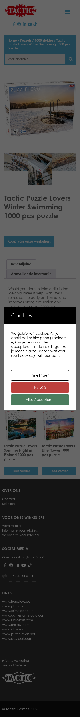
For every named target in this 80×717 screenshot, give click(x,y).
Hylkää (40, 387)
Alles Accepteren (40, 399)
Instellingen (40, 375)
